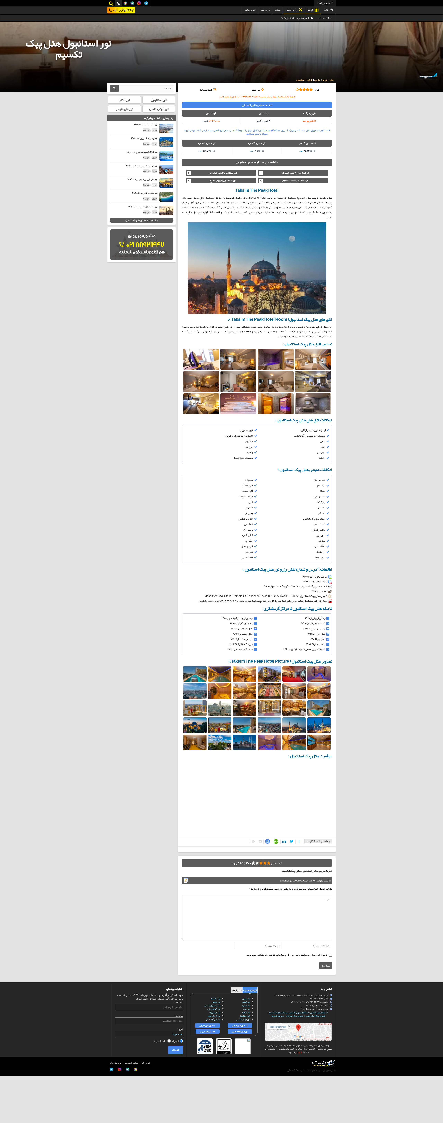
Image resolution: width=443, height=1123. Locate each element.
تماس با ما (250, 10)
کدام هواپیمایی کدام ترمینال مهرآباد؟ (291, 18)
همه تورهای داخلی (240, 1025)
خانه (326, 10)
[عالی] (253, 863)
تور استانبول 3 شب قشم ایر (295, 173)
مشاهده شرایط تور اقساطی (257, 105)
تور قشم (246, 1002)
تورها (310, 10)
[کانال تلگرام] (6, 1106)
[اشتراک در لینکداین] (283, 841)
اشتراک (175, 1041)
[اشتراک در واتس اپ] (275, 841)
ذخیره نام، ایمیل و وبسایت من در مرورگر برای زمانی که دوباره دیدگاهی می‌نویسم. (286, 954)
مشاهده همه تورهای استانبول (141, 220)
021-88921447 (123, 10)
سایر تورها (237, 990)
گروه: (180, 1029)
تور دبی (246, 1009)
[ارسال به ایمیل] (259, 842)
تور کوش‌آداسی (159, 109)
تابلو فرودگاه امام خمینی (315, 1016)
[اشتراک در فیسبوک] (298, 841)
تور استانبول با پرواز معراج (223, 181)
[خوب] (257, 863)
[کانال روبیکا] (6, 1090)
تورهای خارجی (124, 109)
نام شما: (178, 1002)
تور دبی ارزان (214, 1012)
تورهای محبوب (250, 990)
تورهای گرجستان (213, 1019)
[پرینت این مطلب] (252, 841)
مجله (278, 10)
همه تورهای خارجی (207, 1025)
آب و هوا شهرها (278, 1016)
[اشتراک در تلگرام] (266, 841)
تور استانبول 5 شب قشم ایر (295, 181)
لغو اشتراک (159, 1041)
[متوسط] (261, 863)
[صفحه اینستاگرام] (6, 1114)
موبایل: (179, 1015)
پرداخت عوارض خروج (278, 1012)
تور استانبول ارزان (212, 1005)
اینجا (300, 1052)
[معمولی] (265, 863)
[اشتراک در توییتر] (291, 841)
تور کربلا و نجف (214, 1016)
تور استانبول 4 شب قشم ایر (223, 173)
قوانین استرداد (131, 1063)
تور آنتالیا (124, 100)
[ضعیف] (268, 863)
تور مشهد (246, 1005)
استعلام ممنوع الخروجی (299, 1012)
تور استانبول (159, 100)
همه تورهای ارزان (207, 1031)
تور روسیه (215, 998)
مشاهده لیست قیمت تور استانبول (257, 162)
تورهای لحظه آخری (240, 1031)
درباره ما (265, 10)
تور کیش (246, 998)
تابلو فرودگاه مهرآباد (294, 1016)
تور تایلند (216, 1002)
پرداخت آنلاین (115, 1063)
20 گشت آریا (292, 1070)
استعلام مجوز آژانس (319, 1012)
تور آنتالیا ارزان (213, 1009)
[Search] (114, 88)
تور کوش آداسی (243, 1019)
